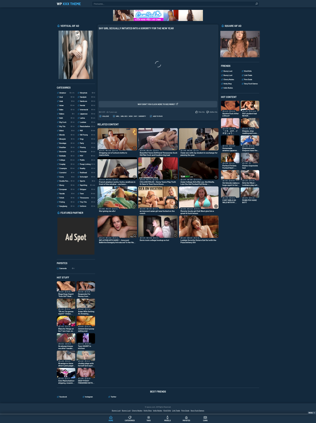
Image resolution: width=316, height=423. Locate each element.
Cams (205, 420)
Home (111, 420)
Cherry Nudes (229, 79)
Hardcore (87, 101)
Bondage (66, 143)
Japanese (87, 114)
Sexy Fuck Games (251, 84)
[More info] (134, 148)
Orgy (87, 139)
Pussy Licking (87, 164)
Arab (66, 101)
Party (87, 143)
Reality (87, 168)
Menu (311, 413)
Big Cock (66, 122)
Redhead (87, 172)
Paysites (186, 420)
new (130, 116)
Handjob (87, 97)
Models (167, 420)
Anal (66, 97)
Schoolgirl (87, 177)
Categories (130, 420)
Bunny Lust (228, 71)
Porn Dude (248, 79)
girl (117, 116)
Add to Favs (158, 116)
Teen (87, 193)
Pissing (87, 147)
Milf (87, 131)
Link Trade (248, 75)
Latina (87, 118)
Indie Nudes (228, 88)
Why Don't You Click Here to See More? (156, 104)
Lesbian (87, 122)
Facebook (63, 397)
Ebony (66, 185)
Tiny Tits (87, 202)
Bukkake (66, 156)
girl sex (124, 116)
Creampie (66, 168)
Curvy (66, 177)
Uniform (87, 206)
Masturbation (87, 126)
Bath (66, 118)
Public (87, 160)
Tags (149, 420)
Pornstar (87, 152)
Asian (66, 105)
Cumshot (66, 172)
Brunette (66, 152)
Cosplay (66, 164)
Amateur (66, 93)
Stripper (87, 189)
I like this (201, 112)
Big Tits (66, 126)
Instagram (89, 397)
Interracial (87, 110)
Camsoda (66, 268)
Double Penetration (66, 181)
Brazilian (66, 147)
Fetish (66, 198)
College (105, 116)
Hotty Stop (228, 84)
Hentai (87, 105)
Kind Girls (248, 71)
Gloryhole (87, 93)
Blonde (66, 135)
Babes (66, 114)
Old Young (87, 135)
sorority (142, 116)
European (66, 189)
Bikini (66, 131)
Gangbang (66, 206)
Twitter (113, 397)
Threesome (87, 198)
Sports (87, 181)
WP (69, 4)
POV (87, 156)
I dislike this (213, 112)
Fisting (66, 202)
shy (135, 116)
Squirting (87, 185)
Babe (66, 110)
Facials (66, 193)
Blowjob (66, 139)
